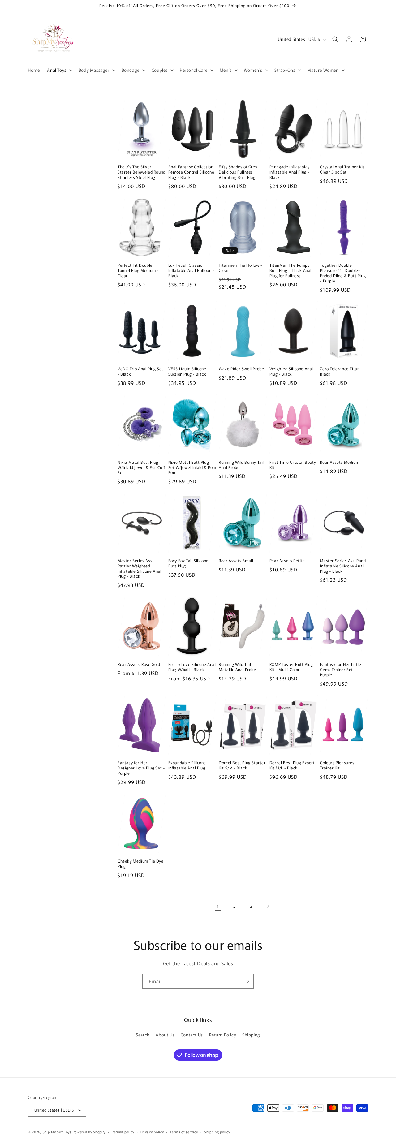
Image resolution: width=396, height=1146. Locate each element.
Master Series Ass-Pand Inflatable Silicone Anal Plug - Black (343, 566)
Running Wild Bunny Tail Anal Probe (241, 465)
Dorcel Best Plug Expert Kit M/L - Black (292, 765)
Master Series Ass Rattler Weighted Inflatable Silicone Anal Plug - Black (139, 568)
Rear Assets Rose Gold (139, 664)
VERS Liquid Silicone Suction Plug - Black (187, 371)
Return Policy (222, 1035)
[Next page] (268, 906)
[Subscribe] (246, 981)
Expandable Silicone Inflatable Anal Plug (187, 765)
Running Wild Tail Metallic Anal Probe (237, 667)
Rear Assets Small (236, 560)
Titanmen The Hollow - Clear (240, 268)
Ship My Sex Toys (57, 1131)
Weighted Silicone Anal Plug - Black (291, 371)
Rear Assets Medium (339, 462)
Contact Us (192, 1035)
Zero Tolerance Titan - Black (341, 371)
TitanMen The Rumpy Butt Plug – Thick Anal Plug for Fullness (290, 270)
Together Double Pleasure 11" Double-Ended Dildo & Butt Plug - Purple (343, 273)
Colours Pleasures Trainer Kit (337, 765)
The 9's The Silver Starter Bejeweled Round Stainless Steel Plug (142, 172)
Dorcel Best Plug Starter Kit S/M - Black (242, 765)
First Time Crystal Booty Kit (292, 465)
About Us (165, 1035)
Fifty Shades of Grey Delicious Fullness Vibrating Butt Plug (238, 172)
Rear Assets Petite (287, 560)
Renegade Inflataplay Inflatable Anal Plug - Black (289, 172)
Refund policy (123, 1131)
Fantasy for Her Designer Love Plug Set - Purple (141, 768)
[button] (59, 69)
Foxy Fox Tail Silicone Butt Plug (188, 563)
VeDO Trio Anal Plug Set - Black (140, 371)
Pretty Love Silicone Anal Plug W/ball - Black (192, 667)
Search (143, 1035)
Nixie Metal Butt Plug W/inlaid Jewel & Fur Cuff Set (141, 468)
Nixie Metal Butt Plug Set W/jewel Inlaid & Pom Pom (192, 468)
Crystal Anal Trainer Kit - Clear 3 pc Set (343, 169)
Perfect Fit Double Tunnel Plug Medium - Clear (138, 270)
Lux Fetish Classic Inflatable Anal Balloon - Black (191, 270)
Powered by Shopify (89, 1131)
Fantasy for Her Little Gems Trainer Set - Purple (340, 670)
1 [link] (218, 906)
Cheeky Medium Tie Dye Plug (141, 864)
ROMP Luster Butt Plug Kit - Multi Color (291, 667)
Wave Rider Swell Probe (241, 369)
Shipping (251, 1035)
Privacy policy (152, 1131)
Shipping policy (217, 1131)
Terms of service (184, 1131)
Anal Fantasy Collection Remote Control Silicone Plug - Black (191, 172)
